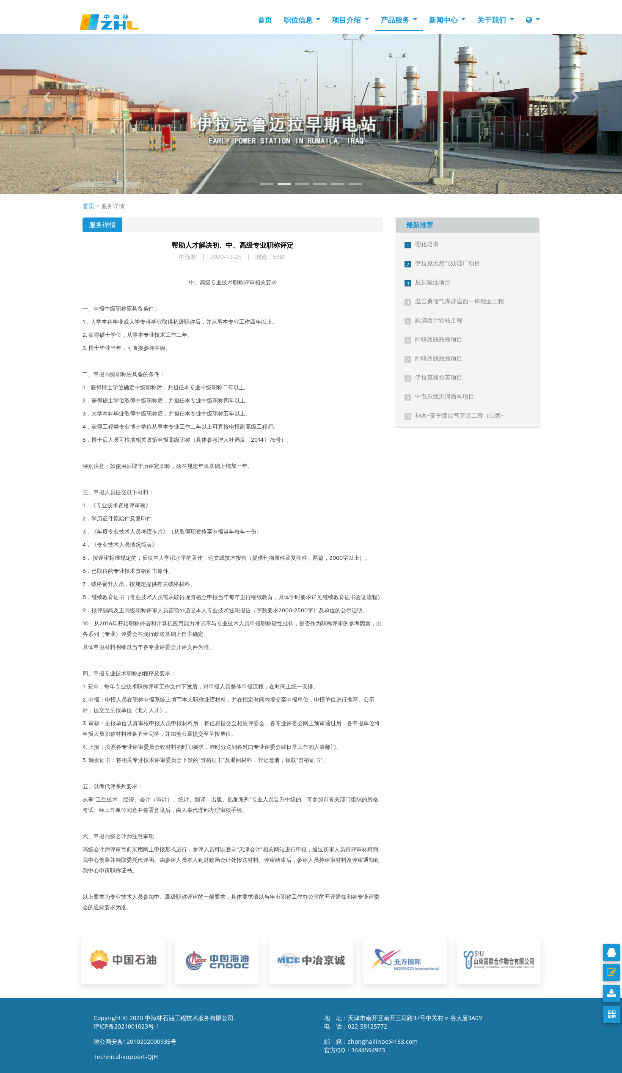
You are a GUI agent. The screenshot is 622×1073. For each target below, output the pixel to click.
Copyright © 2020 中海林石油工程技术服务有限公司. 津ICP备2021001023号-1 (164, 1022)
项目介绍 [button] (347, 20)
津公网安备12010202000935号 (135, 1041)
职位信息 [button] (299, 20)
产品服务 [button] (396, 20)
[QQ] (611, 952)
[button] (47, 97)
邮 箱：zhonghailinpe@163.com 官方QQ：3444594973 (373, 1045)
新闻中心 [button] (444, 20)
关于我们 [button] (492, 20)
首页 (265, 20)
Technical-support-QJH (128, 1057)
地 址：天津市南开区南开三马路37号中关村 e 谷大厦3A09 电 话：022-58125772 (403, 1022)
